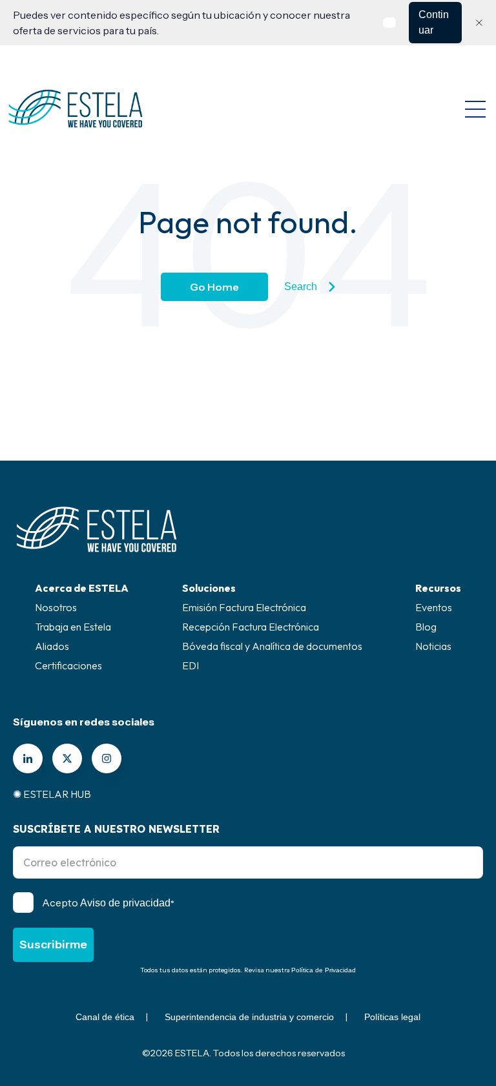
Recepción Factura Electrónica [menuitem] (250, 626)
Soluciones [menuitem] (209, 587)
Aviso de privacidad (125, 902)
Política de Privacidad (323, 970)
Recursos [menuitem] (438, 587)
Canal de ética (105, 1017)
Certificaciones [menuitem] (68, 665)
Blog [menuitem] (426, 626)
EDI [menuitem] (190, 665)
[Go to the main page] (75, 108)
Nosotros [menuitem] (56, 607)
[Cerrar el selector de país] (479, 22)
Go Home (214, 286)
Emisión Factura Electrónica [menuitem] (244, 607)
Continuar (433, 22)
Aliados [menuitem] (52, 646)
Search (300, 286)
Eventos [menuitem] (433, 607)
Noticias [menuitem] (433, 646)
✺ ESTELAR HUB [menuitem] (52, 794)
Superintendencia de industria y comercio (249, 1017)
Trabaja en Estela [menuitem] (73, 626)
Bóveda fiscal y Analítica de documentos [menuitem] (272, 646)
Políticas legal (392, 1017)
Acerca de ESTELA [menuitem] (82, 587)
